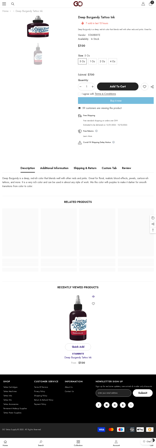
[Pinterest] (115, 405)
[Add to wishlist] (144, 86)
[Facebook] (98, 405)
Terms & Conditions (105, 94)
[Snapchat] (123, 405)
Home (5, 11)
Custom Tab (109, 168)
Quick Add (78, 347)
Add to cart (118, 86)
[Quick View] (93, 296)
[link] (20, 264)
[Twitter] (131, 405)
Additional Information (54, 168)
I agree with (88, 93)
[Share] (151, 86)
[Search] (13, 4)
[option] (37, 26)
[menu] (4, 4)
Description (28, 168)
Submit (142, 393)
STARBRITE (94, 35)
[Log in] (143, 3)
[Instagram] (107, 405)
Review (126, 168)
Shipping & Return (85, 168)
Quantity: (83, 80)
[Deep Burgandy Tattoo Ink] (78, 318)
